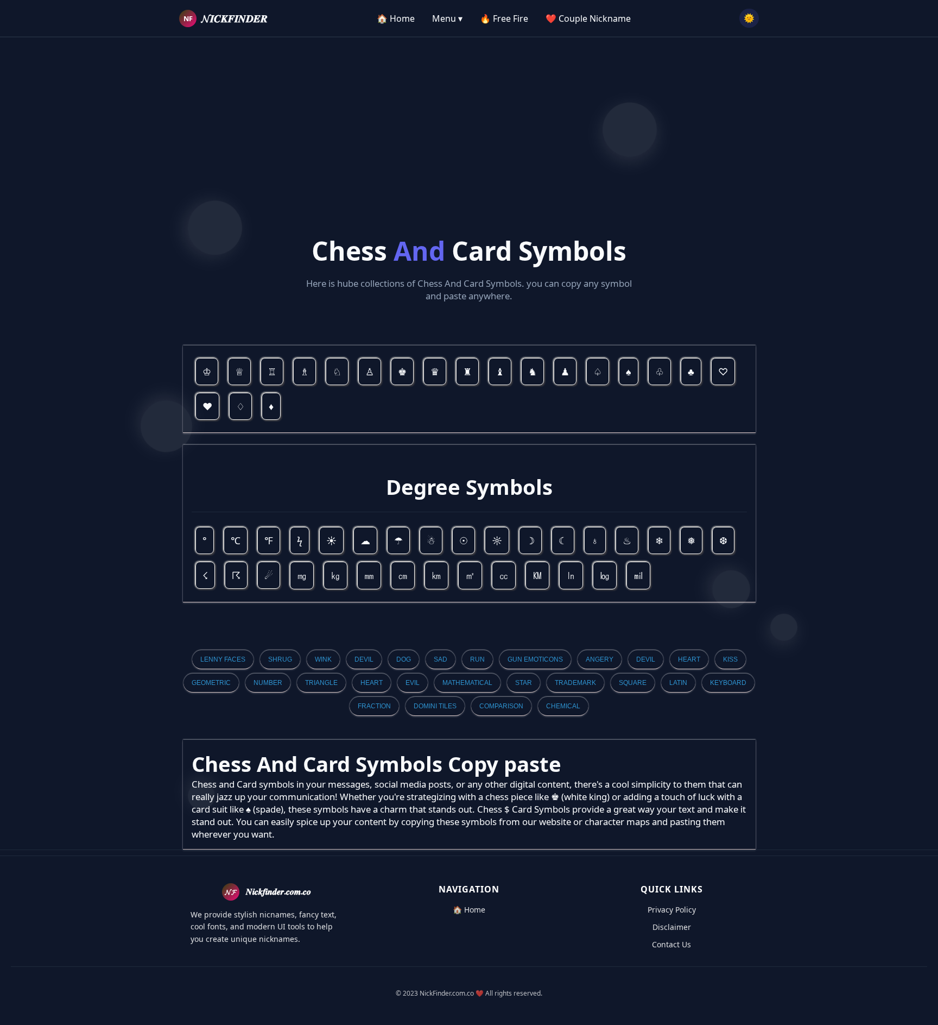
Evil (412, 683)
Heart (689, 659)
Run (477, 659)
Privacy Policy (672, 909)
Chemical (563, 706)
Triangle (321, 683)
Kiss (730, 659)
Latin (678, 683)
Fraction (374, 706)
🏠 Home (396, 18)
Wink (323, 659)
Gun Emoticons (535, 659)
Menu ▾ (447, 18)
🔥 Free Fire (504, 18)
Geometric (211, 683)
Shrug (280, 659)
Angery (599, 659)
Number (267, 683)
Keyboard (728, 683)
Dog (403, 659)
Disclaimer (671, 927)
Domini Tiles (435, 706)
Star (523, 683)
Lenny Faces (222, 659)
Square (633, 683)
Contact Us (671, 944)
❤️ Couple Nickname (588, 18)
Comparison (501, 706)
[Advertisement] (469, 113)
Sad (440, 659)
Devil (363, 659)
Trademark (575, 683)
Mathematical (467, 683)
